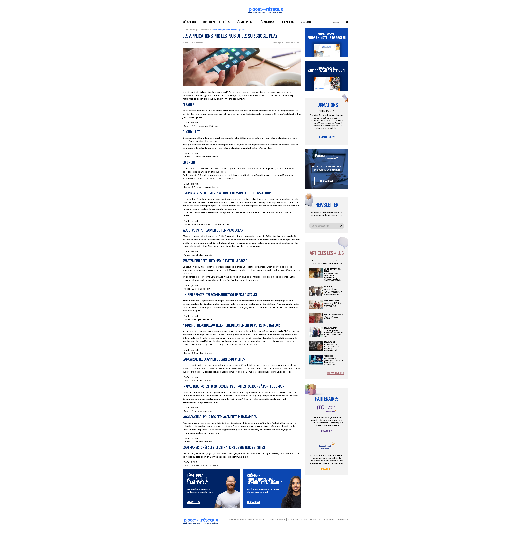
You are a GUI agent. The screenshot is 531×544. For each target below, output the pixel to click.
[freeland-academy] (326, 448)
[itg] (326, 410)
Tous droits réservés (276, 519)
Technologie (194, 30)
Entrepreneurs (287, 21)
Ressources (306, 21)
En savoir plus (193, 501)
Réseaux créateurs (245, 21)
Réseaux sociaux (267, 21)
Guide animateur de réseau (326, 36)
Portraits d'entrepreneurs (333, 314)
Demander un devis (326, 137)
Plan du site (343, 519)
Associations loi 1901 (331, 301)
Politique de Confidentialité (323, 519)
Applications (205, 30)
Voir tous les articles (335, 373)
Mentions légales (256, 519)
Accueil (185, 30)
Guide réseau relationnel (326, 69)
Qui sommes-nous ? (237, 519)
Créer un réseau (189, 21)
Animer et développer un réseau (216, 21)
